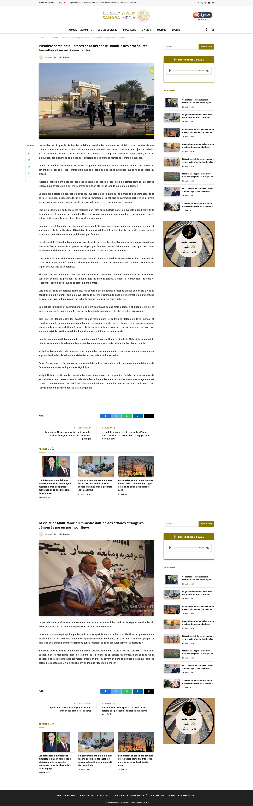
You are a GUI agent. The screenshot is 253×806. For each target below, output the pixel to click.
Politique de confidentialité (96, 795)
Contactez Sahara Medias (182, 795)
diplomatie (129, 30)
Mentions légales (67, 795)
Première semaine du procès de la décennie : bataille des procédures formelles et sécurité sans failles (124, 711)
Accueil (73, 30)
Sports (176, 30)
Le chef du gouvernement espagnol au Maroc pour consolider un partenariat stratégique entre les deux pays (126, 435)
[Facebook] (28, 153)
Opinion (146, 30)
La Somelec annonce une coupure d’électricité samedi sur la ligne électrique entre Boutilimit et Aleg (105, 2)
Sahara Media (50, 57)
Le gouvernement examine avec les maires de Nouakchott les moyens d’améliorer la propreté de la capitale (95, 485)
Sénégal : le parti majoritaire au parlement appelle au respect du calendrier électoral (197, 205)
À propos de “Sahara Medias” (131, 795)
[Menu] (40, 16)
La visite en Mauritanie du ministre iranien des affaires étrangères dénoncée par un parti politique (68, 435)
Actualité (86, 30)
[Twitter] (28, 160)
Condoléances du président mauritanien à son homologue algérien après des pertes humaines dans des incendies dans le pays (55, 487)
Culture (161, 30)
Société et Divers (107, 30)
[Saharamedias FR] (126, 16)
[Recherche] (212, 30)
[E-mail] (28, 180)
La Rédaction (157, 795)
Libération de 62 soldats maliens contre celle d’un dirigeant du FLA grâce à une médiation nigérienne (198, 160)
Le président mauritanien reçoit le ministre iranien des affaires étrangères (69, 709)
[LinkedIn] (28, 166)
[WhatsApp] (28, 173)
